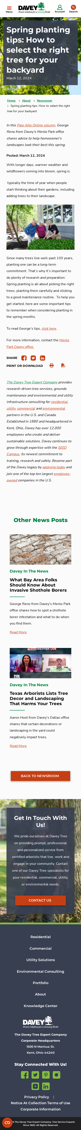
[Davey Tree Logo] (40, 1022)
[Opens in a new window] (22, 358)
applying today (53, 467)
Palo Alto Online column (36, 125)
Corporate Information (41, 1109)
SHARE (11, 358)
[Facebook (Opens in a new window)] (25, 1074)
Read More (18, 632)
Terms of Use (58, 1103)
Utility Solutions (40, 960)
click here (49, 328)
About (26, 101)
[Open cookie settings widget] (7, 1123)
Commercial (41, 948)
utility (10, 408)
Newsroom (44, 101)
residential (59, 402)
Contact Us (40, 900)
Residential (40, 937)
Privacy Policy (36, 1097)
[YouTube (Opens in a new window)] (35, 1085)
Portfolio (40, 983)
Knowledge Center (40, 1006)
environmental (53, 408)
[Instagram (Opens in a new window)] (56, 1074)
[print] (49, 365)
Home (11, 101)
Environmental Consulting (40, 971)
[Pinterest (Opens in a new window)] (46, 1074)
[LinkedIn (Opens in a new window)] (46, 1085)
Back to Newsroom (40, 776)
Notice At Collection (28, 1103)
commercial (26, 408)
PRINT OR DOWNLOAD (24, 366)
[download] (61, 365)
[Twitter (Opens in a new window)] (35, 1074)
